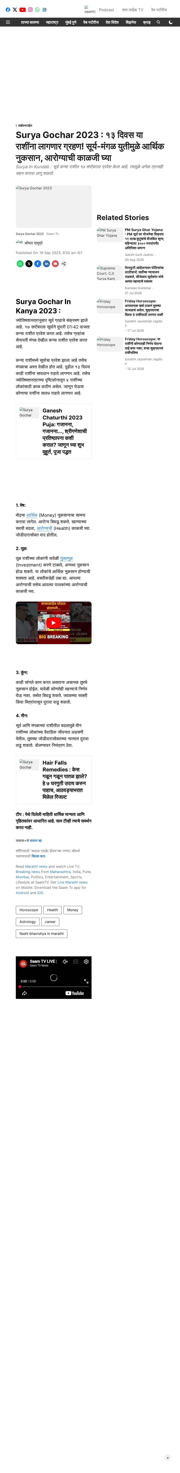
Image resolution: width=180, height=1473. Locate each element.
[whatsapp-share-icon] (20, 266)
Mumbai (22, 877)
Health (52, 910)
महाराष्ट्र (52, 22)
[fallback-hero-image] (110, 235)
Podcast (106, 9)
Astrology (28, 921)
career (50, 921)
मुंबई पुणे (70, 22)
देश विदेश (112, 22)
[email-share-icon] (55, 266)
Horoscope (29, 910)
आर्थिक (32, 515)
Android (22, 893)
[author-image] (19, 243)
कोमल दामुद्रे (34, 243)
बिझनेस (131, 22)
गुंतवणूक (66, 558)
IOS (40, 893)
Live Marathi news (73, 882)
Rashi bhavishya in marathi (42, 933)
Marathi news (36, 866)
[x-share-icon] (28, 266)
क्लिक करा (38, 856)
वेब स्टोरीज (159, 9)
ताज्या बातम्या (30, 22)
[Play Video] (53, 623)
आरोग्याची (44, 528)
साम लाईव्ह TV (132, 9)
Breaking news (28, 871)
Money (72, 910)
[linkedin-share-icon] (46, 266)
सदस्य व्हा (36, 840)
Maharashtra (60, 871)
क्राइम (147, 22)
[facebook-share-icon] (37, 266)
